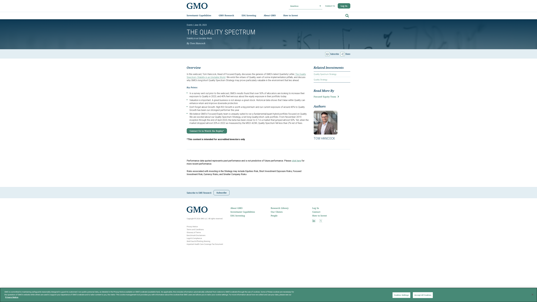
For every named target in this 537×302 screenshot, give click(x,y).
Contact (316, 211)
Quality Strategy (320, 80)
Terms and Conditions (195, 230)
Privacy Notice (192, 227)
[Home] (197, 6)
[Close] (532, 295)
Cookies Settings (401, 295)
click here (296, 160)
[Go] (347, 15)
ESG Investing (237, 215)
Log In (344, 5)
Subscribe (334, 54)
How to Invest (319, 215)
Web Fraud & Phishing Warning (198, 241)
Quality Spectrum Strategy (325, 74)
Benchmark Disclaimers (196, 235)
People (274, 215)
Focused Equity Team (325, 96)
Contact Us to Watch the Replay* (207, 130)
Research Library (279, 208)
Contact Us (330, 6)
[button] (325, 123)
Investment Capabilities (242, 211)
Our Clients (277, 211)
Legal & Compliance (194, 238)
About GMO (236, 208)
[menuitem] (202, 15)
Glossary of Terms (194, 232)
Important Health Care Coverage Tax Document (205, 244)
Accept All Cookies (422, 295)
